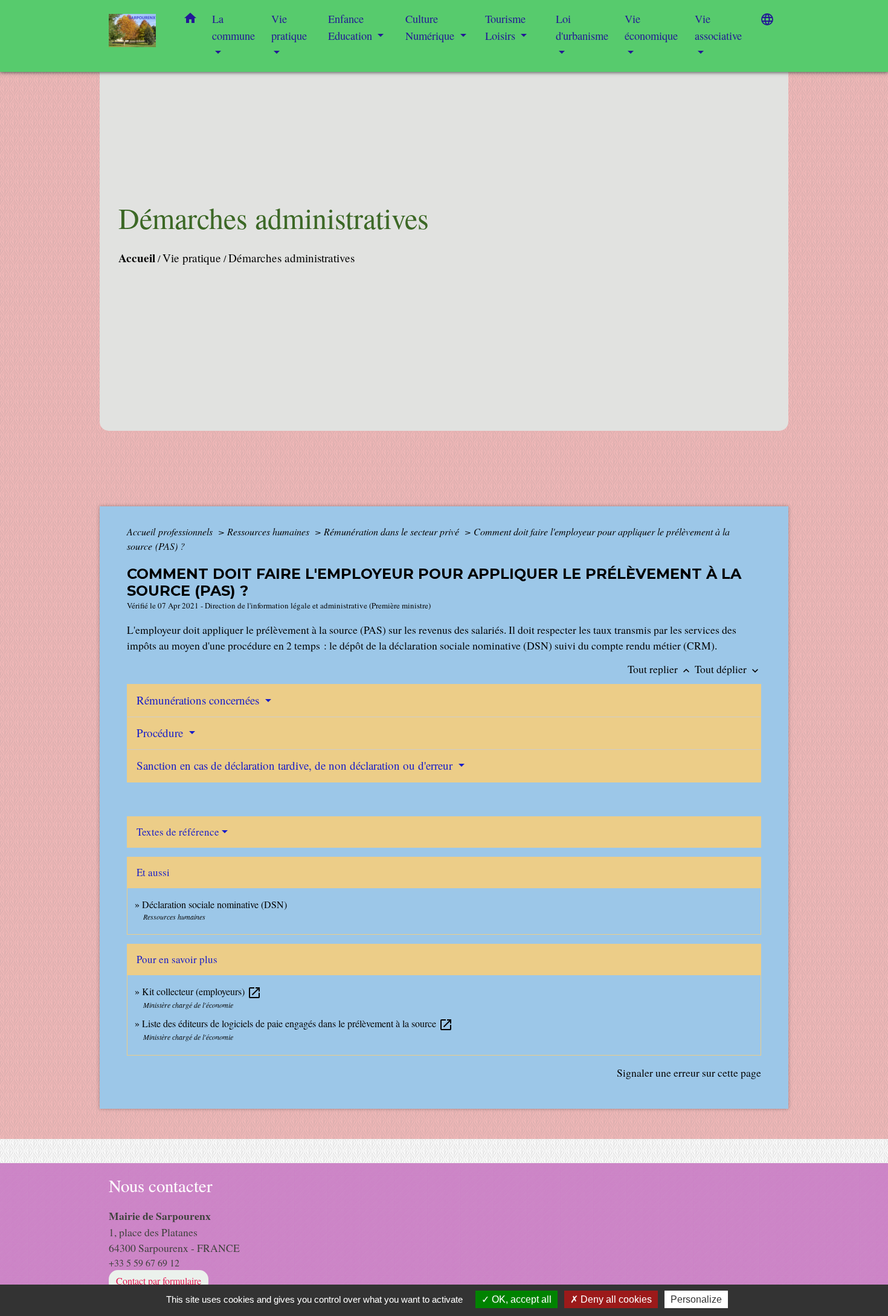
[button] (190, 20)
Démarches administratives (291, 257)
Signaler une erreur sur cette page (689, 1072)
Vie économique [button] (651, 27)
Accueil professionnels (171, 531)
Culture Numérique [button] (431, 27)
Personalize (696, 1299)
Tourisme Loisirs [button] (505, 27)
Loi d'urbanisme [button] (582, 27)
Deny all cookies (615, 1299)
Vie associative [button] (718, 27)
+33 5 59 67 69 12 (144, 1262)
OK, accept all (520, 1299)
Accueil (136, 258)
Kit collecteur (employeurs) (202, 991)
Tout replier (660, 669)
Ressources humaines (269, 531)
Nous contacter (161, 1185)
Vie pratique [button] (289, 27)
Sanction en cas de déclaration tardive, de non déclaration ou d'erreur (296, 765)
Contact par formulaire (158, 1280)
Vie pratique (191, 257)
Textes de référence (178, 832)
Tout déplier (728, 669)
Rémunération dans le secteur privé (393, 531)
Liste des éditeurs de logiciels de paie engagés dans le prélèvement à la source (297, 1023)
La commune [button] (233, 27)
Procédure (161, 732)
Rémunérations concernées (199, 700)
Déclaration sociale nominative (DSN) (214, 904)
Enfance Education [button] (351, 27)
